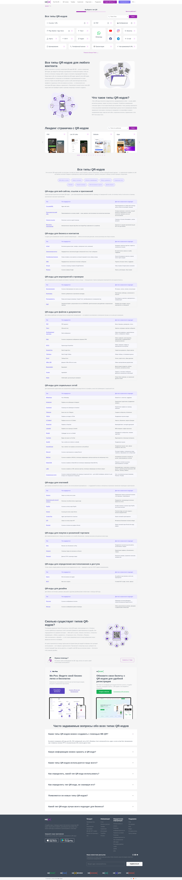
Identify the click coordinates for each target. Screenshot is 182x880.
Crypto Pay (49, 516)
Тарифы (73, 2)
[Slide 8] (95, 155)
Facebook (49, 407)
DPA (114, 851)
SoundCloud (49, 446)
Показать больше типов (90, 52)
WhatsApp (49, 397)
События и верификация (91, 180)
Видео (130, 828)
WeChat (48, 457)
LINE (47, 468)
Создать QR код (108, 2)
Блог (130, 826)
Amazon (48, 551)
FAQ (130, 822)
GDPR (115, 848)
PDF (47, 324)
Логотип (48, 601)
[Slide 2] (81, 155)
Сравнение (80, 2)
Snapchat (48, 424)
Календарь (49, 293)
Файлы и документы (105, 180)
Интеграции (104, 831)
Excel (47, 358)
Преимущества (91, 822)
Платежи (70, 184)
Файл (47, 377)
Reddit (48, 433)
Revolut (48, 525)
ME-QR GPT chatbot (92, 831)
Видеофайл (49, 367)
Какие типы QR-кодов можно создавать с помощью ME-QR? (78, 734)
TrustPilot (103, 833)
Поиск (133, 16)
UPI (47, 520)
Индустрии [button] (89, 2)
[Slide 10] (100, 155)
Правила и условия (118, 832)
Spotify (48, 442)
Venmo (48, 511)
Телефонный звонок (52, 257)
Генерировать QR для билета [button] (121, 691)
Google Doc (49, 350)
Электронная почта (51, 251)
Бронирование (50, 289)
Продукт (48, 556)
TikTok (48, 416)
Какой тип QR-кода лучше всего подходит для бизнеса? (76, 806)
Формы (48, 269)
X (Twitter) (48, 420)
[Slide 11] (102, 155)
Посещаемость (50, 299)
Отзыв (48, 265)
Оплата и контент (105, 824)
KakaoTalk (49, 462)
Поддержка (98, 2)
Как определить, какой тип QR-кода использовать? (73, 774)
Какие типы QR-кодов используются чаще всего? (72, 763)
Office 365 (48, 362)
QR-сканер (65, 2)
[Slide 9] (97, 155)
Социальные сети (119, 180)
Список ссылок (50, 220)
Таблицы (48, 354)
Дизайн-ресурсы (110, 184)
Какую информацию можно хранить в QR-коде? (72, 752)
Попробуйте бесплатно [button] (57, 690)
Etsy (47, 545)
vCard (47, 246)
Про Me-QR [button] (56, 2)
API (87, 824)
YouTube (48, 438)
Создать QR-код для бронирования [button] (74, 690)
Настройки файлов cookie (118, 845)
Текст (47, 328)
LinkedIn (48, 428)
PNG (47, 339)
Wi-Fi (47, 581)
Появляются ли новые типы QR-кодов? (68, 795)
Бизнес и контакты (77, 180)
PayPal (48, 506)
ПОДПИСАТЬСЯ (134, 864)
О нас (102, 822)
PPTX (47, 345)
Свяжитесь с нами (127, 660)
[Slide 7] (93, 155)
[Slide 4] (86, 155)
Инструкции (132, 824)
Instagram (49, 402)
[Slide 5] (88, 155)
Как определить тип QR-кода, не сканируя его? (71, 785)
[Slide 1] (78, 155)
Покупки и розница (81, 184)
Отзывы (103, 835)
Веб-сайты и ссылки (64, 180)
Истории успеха (133, 831)
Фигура (48, 606)
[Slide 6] (91, 155)
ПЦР (47, 304)
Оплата (48, 495)
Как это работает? (131, 11)
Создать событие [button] (104, 691)
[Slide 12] (104, 155)
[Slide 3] (84, 155)
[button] (134, 2)
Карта (47, 576)
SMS (47, 261)
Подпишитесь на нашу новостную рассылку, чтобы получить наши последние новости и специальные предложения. (110, 857)
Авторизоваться (124, 2)
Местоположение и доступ (96, 184)
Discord (48, 452)
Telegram (48, 412)
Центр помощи (132, 833)
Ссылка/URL (49, 206)
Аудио (48, 372)
